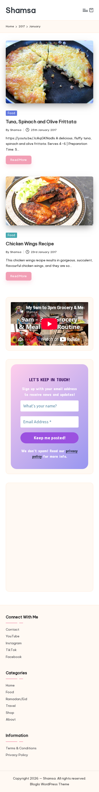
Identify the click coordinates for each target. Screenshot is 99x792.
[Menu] (85, 10)
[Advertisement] (49, 537)
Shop (10, 712)
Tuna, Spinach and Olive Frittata (41, 121)
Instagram (14, 643)
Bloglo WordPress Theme (49, 784)
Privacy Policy (17, 755)
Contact (12, 629)
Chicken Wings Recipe (30, 243)
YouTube (12, 636)
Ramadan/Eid (16, 699)
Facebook (14, 657)
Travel (11, 706)
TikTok (11, 650)
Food (11, 113)
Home (10, 685)
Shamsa (21, 10)
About (11, 719)
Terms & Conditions (21, 748)
